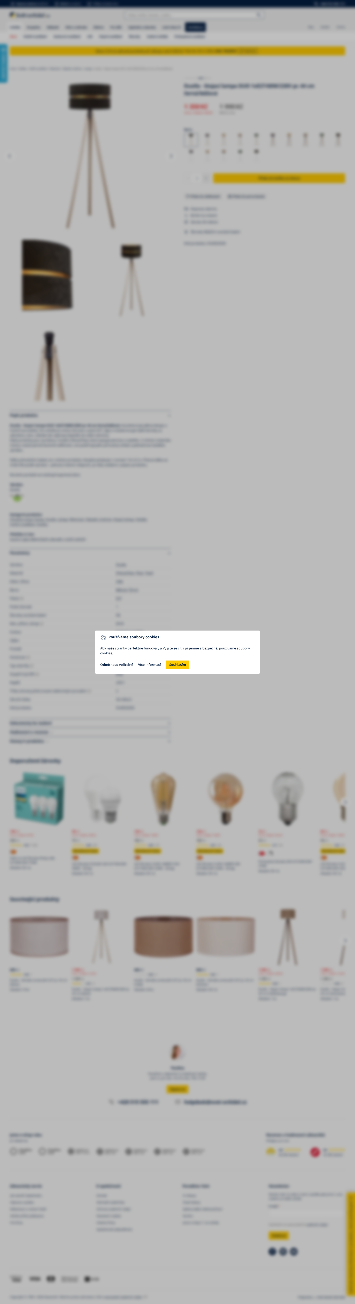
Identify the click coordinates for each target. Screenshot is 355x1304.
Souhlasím (177, 664)
